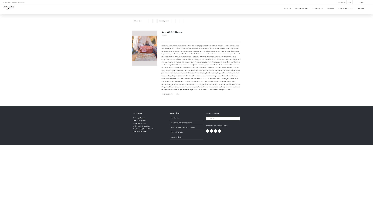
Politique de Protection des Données (183, 127)
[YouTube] (211, 131)
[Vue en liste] (182, 21)
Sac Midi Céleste (171, 32)
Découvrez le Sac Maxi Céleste (208, 90)
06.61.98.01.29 (145, 126)
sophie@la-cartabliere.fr (18, 2)
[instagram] (31, 2)
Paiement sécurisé (177, 132)
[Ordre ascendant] (155, 21)
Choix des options (167, 94)
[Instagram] (215, 131)
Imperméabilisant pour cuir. (188, 90)
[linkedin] (38, 2)
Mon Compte (175, 118)
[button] (367, 8)
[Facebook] (207, 131)
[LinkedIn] (219, 131)
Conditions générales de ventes (181, 123)
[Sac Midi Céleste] (144, 48)
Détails (178, 94)
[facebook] (27, 2)
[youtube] (35, 2)
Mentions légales (176, 137)
